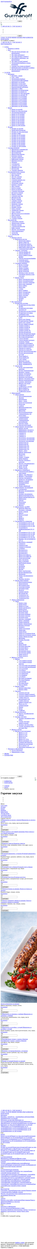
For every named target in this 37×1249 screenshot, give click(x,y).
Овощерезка (22, 409)
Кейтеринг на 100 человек (19, 106)
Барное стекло (19, 277)
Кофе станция (15, 228)
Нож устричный (24, 561)
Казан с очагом (23, 511)
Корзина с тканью (24, 372)
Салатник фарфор (24, 261)
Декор (17, 601)
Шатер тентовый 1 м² (25, 741)
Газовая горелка (23, 591)
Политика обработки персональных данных (14, 1209)
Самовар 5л (22, 436)
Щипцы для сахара (24, 383)
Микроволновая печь (25, 407)
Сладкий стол (15, 165)
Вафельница (22, 499)
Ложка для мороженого (26, 575)
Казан (20, 516)
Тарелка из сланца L (25, 348)
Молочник (22, 454)
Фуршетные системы (21, 303)
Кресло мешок (23, 684)
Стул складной (23, 668)
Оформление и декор (17, 752)
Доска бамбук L (23, 356)
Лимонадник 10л (24, 446)
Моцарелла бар (16, 197)
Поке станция (15, 215)
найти (19, 21)
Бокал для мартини (24, 292)
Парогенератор (23, 583)
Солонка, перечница (25, 382)
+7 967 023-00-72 (16, 26)
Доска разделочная (24, 558)
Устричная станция (17, 183)
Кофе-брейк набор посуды (27, 247)
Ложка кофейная (24, 269)
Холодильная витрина (25, 412)
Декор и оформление (17, 600)
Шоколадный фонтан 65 (26, 495)
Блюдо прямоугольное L (26, 346)
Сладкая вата (15, 164)
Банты (21, 708)
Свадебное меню (6, 815)
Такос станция (15, 212)
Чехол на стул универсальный (23, 704)
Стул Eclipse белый (24, 672)
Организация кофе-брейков (19, 80)
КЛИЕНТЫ (29, 37)
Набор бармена (23, 458)
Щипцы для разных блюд (26, 378)
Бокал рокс (22, 287)
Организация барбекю (18, 79)
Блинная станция (16, 156)
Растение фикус (23, 648)
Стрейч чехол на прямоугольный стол (25, 701)
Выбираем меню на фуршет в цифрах (22, 67)
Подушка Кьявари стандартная (24, 680)
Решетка (21, 519)
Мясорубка (22, 410)
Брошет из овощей (19, 1061)
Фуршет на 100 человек (18, 146)
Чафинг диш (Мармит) (26, 475)
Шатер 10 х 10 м (24, 739)
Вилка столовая (23, 265)
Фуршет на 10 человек (18, 135)
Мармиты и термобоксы (22, 470)
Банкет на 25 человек (18, 119)
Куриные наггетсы (20, 877)
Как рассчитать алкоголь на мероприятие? (19, 70)
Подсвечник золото (25, 651)
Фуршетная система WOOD (27, 311)
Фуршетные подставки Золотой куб (26, 308)
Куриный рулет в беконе (25, 867)
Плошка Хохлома (24, 640)
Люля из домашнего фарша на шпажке (16, 901)
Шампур (21, 518)
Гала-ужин (4, 805)
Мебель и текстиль (17, 657)
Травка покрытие (24, 622)
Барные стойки (19, 686)
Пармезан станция (17, 204)
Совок (21, 577)
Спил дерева (22, 359)
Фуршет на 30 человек (18, 141)
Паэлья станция (16, 216)
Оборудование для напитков (24, 426)
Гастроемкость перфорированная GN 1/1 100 (26, 529)
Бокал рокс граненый (25, 284)
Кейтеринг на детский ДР (19, 95)
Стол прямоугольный (25, 660)
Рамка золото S (23, 654)
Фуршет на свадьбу (17, 128)
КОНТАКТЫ (5, 39)
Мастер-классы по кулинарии (20, 213)
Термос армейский (24, 486)
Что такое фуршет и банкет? (20, 56)
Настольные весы (24, 585)
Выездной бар (12, 220)
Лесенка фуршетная (25, 332)
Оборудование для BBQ (22, 507)
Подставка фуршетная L (26, 337)
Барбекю (3, 810)
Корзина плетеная (24, 625)
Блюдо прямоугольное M (26, 345)
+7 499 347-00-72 (6, 26)
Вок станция (15, 175)
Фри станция (15, 186)
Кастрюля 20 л (23, 551)
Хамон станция (16, 178)
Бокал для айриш (24, 293)
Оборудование (15, 393)
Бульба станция (16, 202)
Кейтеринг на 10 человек (19, 96)
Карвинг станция (16, 184)
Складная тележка (24, 587)
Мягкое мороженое (17, 151)
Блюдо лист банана (24, 319)
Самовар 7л (22, 434)
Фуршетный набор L (25, 244)
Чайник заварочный (25, 452)
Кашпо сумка (23, 603)
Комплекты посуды (21, 239)
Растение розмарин (24, 614)
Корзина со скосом (24, 375)
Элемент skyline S (24, 325)
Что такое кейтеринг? (18, 55)
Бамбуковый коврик (25, 563)
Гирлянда (21, 627)
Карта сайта (25, 1211)
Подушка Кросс (23, 683)
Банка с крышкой (24, 620)
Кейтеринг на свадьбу (18, 82)
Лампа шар (22, 630)
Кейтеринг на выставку (18, 83)
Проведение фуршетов (18, 130)
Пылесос (21, 590)
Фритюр (21, 398)
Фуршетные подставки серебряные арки (26, 313)
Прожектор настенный (26, 744)
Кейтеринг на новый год (19, 92)
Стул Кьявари (23, 675)
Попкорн (14, 162)
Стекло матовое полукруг (26, 340)
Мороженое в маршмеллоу (19, 149)
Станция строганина (17, 191)
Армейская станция (17, 210)
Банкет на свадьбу (17, 109)
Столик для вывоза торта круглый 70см (26, 727)
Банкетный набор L (25, 241)
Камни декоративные (25, 624)
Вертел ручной (23, 515)
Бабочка (21, 715)
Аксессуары (18, 366)
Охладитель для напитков (26, 438)
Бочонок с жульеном (21, 1051)
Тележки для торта (20, 716)
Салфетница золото (25, 391)
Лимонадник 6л (23, 442)
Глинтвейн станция (17, 221)
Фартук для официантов (26, 713)
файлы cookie (20, 1242)
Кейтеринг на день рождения (20, 93)
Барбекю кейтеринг (25, 1117)
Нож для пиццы (23, 559)
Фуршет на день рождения (19, 132)
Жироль (21, 505)
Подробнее (4, 824)
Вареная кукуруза (16, 160)
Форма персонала (20, 712)
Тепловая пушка (24, 588)
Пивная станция (16, 225)
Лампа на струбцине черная (27, 635)
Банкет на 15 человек (18, 116)
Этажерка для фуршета (26, 343)
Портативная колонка (25, 582)
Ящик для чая (23, 466)
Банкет (10, 108)
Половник (22, 566)
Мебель (17, 659)
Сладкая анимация (13, 148)
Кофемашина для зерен (26, 431)
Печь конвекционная (25, 396)
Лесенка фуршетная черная (27, 333)
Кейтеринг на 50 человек (19, 104)
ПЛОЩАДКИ (21, 37)
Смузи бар (14, 233)
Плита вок (22, 404)
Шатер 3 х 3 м (23, 733)
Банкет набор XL (24, 242)
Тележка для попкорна (25, 494)
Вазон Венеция (23, 611)
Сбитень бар (15, 234)
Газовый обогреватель (25, 742)
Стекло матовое (23, 338)
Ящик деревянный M (25, 364)
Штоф (20, 300)
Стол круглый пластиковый (27, 665)
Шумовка (22, 567)
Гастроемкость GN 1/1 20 (26, 523)
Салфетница (22, 385)
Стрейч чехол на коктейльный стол (24, 698)
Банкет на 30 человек (18, 120)
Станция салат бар (17, 196)
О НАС (3, 37)
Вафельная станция (17, 159)
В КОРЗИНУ (4, 830)
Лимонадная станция (17, 223)
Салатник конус (23, 260)
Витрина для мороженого (26, 491)
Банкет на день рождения (19, 111)
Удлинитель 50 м (24, 598)
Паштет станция (16, 194)
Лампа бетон (22, 632)
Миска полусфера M (25, 556)
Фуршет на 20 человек (18, 138)
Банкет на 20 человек (18, 117)
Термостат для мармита (26, 479)
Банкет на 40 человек (18, 122)
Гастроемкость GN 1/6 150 (27, 537)
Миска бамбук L (24, 388)
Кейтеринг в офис (17, 88)
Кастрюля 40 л (23, 553)
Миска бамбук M (24, 390)
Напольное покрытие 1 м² (27, 747)
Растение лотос (23, 649)
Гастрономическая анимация (9, 1169)
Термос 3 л (22, 455)
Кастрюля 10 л (23, 550)
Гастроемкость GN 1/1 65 (26, 524)
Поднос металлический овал (27, 351)
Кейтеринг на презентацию (19, 90)
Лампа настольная (24, 628)
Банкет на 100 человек (18, 125)
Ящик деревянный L (25, 362)
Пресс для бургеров (25, 571)
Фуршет (10, 127)
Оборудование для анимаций (24, 487)
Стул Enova (22, 670)
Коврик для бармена (25, 374)
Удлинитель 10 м (24, 596)
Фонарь (21, 643)
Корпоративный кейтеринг (19, 87)
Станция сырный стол (18, 180)
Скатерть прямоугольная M (27, 696)
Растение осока (23, 617)
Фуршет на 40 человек (18, 143)
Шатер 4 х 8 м (23, 736)
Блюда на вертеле (16, 189)
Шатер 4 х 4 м (23, 734)
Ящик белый (22, 644)
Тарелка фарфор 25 (24, 253)
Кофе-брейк (4, 812)
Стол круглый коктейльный (27, 667)
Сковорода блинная (25, 547)
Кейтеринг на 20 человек (19, 100)
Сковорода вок (23, 545)
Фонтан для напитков (18, 229)
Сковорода (22, 543)
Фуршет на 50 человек (18, 144)
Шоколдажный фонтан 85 (26, 497)
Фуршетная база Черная (26, 321)
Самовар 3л (22, 433)
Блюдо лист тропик (25, 322)
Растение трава (23, 612)
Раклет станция (16, 199)
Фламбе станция (16, 207)
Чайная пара (22, 297)
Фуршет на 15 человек (18, 136)
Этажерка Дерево (24, 341)
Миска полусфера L (25, 555)
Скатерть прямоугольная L (27, 694)
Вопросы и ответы (13, 48)
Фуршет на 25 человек (18, 140)
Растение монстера (24, 646)
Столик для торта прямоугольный (24, 722)
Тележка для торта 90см (26, 725)
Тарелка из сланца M (25, 350)
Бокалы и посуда (16, 237)
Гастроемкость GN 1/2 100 (27, 534)
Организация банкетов (18, 112)
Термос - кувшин (24, 457)
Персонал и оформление (15, 749)
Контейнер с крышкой (25, 542)
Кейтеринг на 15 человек (19, 98)
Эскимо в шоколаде (17, 157)
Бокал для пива (23, 295)
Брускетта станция (17, 192)
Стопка (21, 289)
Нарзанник (22, 574)
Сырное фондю (16, 181)
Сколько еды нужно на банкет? (21, 66)
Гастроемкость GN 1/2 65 (26, 535)
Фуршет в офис (16, 133)
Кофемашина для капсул (26, 430)
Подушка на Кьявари (25, 678)
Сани (20, 641)
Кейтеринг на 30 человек (19, 103)
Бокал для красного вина (26, 279)
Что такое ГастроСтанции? (19, 61)
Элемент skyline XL (25, 330)
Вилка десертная (24, 271)
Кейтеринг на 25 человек (19, 101)
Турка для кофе (23, 465)
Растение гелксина (24, 616)
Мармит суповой (24, 481)
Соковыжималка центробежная (24, 421)
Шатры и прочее (16, 729)
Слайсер (21, 406)
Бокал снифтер (23, 290)
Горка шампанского (17, 231)
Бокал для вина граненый (26, 282)
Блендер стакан (23, 423)
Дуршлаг (21, 564)
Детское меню (5, 813)
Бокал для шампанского (26, 281)
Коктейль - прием (16, 75)
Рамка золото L (23, 656)
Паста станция (15, 205)
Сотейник (22, 548)
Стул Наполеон (23, 673)
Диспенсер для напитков (26, 441)
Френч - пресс (23, 450)
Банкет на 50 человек (18, 124)
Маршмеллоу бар (16, 167)
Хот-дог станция (16, 176)
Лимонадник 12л (24, 447)
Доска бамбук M (24, 358)
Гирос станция (15, 208)
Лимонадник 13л (24, 449)
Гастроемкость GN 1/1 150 (27, 532)
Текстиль (18, 691)
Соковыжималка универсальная (24, 417)
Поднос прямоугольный (26, 324)
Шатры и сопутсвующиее (23, 731)
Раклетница (22, 502)
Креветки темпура (19, 843)
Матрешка (22, 638)
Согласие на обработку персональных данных (18, 1210)
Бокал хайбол (23, 285)
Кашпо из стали (23, 606)
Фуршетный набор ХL (26, 245)
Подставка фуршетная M (26, 335)
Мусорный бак (23, 593)
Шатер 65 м (22, 737)
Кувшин (21, 298)
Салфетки (22, 710)
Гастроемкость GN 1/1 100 (27, 526)
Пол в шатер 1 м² (24, 745)
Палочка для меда (24, 579)
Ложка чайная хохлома (26, 636)
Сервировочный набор (26, 249)
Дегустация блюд (6, 816)
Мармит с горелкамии (25, 476)
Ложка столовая (23, 268)
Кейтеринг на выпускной (19, 85)
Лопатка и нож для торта (26, 273)
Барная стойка (23, 689)
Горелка (21, 500)
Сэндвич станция (16, 218)
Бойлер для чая (23, 428)
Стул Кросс (22, 676)
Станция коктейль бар (18, 226)
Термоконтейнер (24, 483)
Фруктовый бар (16, 152)
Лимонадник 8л (23, 444)
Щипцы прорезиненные (26, 380)
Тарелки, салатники (21, 250)
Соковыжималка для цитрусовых (25, 414)
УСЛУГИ (8, 37)
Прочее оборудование (21, 580)
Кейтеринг (11, 74)
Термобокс (22, 484)
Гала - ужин (15, 77)
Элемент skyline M (24, 327)
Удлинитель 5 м (23, 595)
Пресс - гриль (23, 401)
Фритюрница (23, 399)
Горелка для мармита (25, 478)
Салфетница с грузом (25, 386)
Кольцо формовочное (25, 572)
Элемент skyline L (24, 329)
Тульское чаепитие (17, 170)
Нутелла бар (15, 168)
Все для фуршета (16, 301)
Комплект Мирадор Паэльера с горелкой (25, 509)
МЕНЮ (14, 37)
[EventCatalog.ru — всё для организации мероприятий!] (5, 1214)
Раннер (21, 707)
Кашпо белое (23, 604)
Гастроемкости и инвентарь (23, 521)
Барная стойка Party (25, 688)
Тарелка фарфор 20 (24, 252)
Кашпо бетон (23, 609)
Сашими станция (16, 200)
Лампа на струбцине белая (27, 633)
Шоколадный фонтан (18, 154)
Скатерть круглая (24, 692)
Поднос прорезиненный (26, 370)
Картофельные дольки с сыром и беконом (13, 1040)
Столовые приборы (21, 263)
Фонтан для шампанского (26, 463)
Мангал (21, 513)
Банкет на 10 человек (18, 114)
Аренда (10, 236)
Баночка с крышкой (25, 619)
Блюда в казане (16, 188)
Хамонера (22, 503)
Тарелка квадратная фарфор (27, 258)
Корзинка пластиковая (25, 377)
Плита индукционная (25, 402)
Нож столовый (23, 266)
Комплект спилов (24, 361)
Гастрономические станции (16, 172)
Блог (9, 50)
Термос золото (23, 468)
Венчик (21, 569)
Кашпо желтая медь (25, 608)
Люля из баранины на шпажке (10, 1004)
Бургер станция (16, 173)
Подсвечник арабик (25, 652)
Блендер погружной (25, 425)
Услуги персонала (16, 750)
